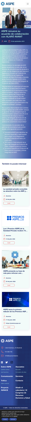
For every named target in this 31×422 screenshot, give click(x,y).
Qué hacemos (5, 372)
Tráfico (4, 380)
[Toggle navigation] (27, 3)
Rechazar (13, 419)
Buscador (18, 369)
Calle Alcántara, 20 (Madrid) (13, 348)
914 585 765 (8, 352)
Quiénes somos (5, 369)
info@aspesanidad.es (11, 356)
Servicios (19, 376)
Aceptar (5, 419)
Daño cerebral (5, 383)
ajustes (15, 416)
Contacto (19, 380)
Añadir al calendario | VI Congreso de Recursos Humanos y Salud (23, 392)
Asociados (20, 367)
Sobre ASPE (6, 367)
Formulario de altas (21, 372)
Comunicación (7, 376)
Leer (8, 203)
